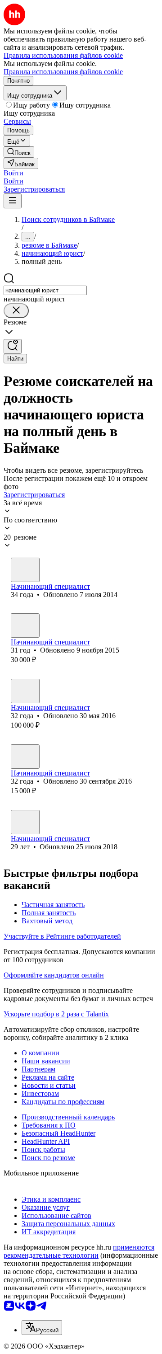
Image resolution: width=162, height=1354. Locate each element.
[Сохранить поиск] (13, 346)
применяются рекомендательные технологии (79, 1251)
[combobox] (45, 290)
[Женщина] (25, 625)
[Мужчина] (25, 570)
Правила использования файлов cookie (63, 71)
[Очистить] (16, 310)
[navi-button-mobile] (13, 200)
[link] (19, 152)
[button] (13, 173)
